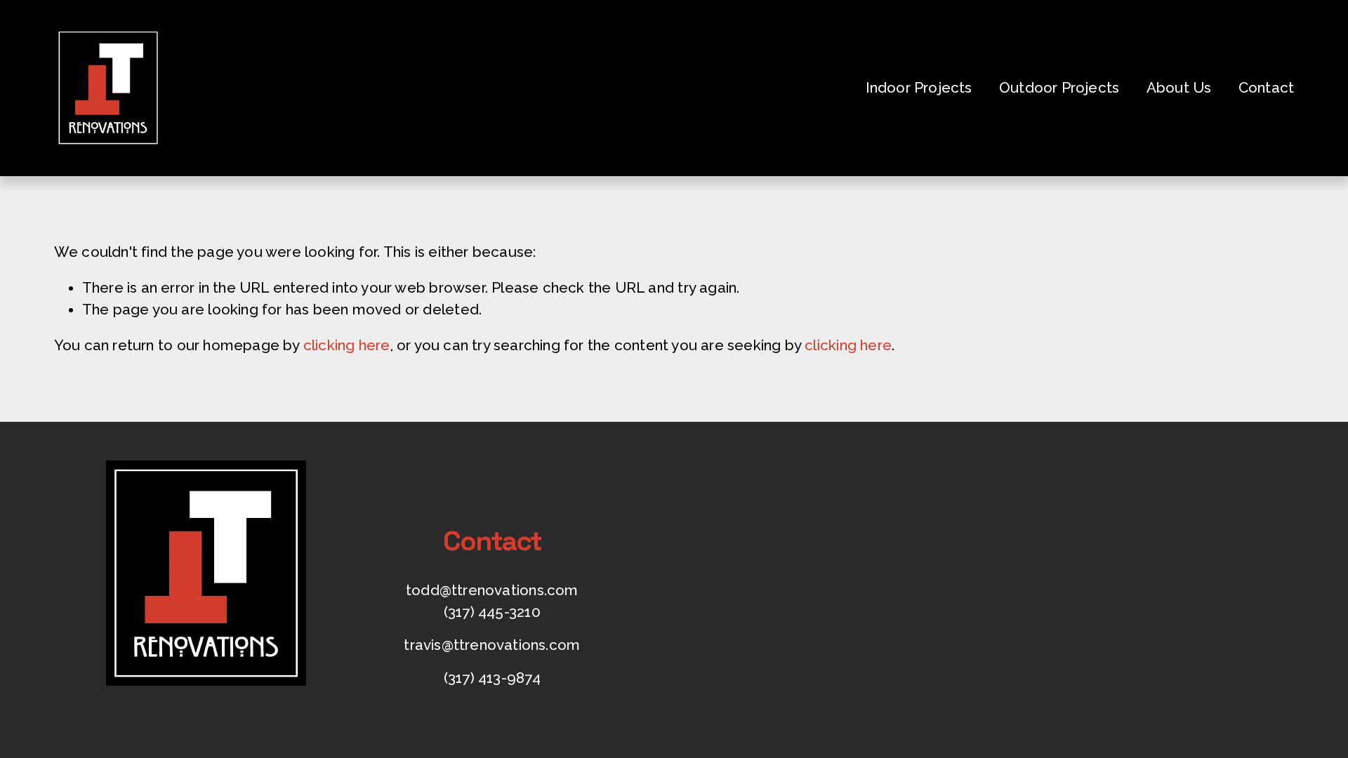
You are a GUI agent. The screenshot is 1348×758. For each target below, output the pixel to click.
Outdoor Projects (1059, 87)
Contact (1266, 87)
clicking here (346, 345)
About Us (1179, 87)
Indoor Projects (919, 87)
